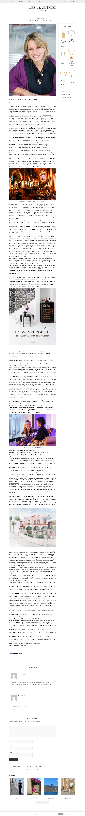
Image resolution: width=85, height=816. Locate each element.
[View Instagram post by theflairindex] (24, 793)
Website (10, 752)
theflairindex (16, 779)
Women (10, 102)
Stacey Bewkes (21, 695)
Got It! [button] (60, 814)
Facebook (32, 643)
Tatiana (41, 620)
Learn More (67, 814)
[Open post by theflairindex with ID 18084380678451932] (17, 786)
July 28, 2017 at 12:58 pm (22, 674)
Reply (13, 686)
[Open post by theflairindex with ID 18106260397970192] (34, 786)
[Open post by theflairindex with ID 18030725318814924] (68, 786)
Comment (11, 724)
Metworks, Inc (47, 115)
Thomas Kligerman (22, 673)
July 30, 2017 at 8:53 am (21, 696)
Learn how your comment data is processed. (37, 766)
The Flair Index (42, 8)
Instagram (38, 643)
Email (10, 745)
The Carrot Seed (34, 586)
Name (10, 739)
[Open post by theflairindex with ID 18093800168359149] (51, 786)
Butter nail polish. (27, 614)
